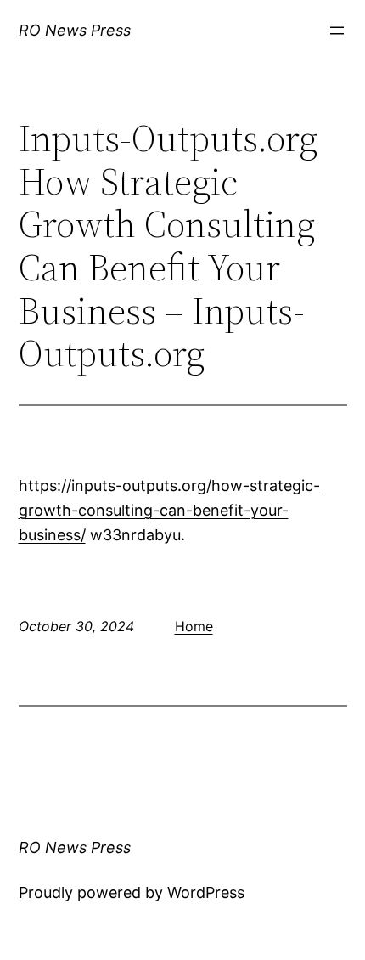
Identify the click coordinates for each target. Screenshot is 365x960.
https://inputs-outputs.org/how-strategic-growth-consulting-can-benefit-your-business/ (169, 510)
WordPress (205, 892)
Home (194, 626)
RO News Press (75, 30)
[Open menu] (337, 30)
